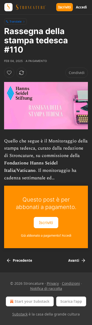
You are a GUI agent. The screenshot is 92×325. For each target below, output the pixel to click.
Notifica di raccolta (46, 288)
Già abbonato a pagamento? (46, 235)
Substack (20, 314)
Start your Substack (32, 301)
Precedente (22, 260)
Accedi (81, 7)
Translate (15, 21)
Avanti (73, 260)
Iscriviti (64, 7)
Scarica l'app (71, 301)
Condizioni (71, 283)
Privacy (53, 283)
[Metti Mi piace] (9, 73)
